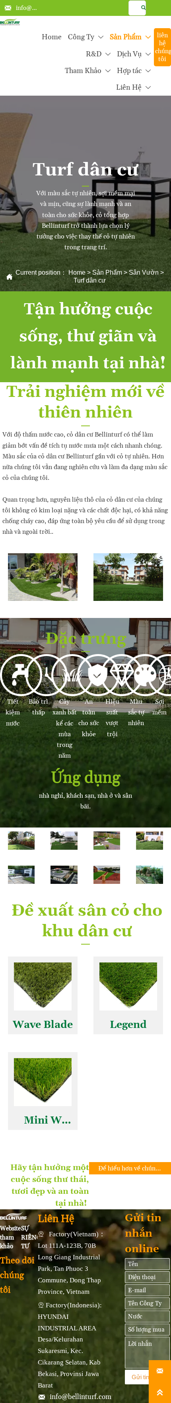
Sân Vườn (144, 272)
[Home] (10, 21)
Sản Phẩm (107, 272)
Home (77, 272)
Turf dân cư (90, 280)
